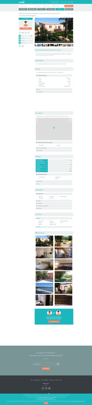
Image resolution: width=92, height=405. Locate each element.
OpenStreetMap (67, 139)
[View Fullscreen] (37, 122)
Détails (60, 9)
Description (23, 9)
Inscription (64, 1)
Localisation (51, 9)
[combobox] (59, 6)
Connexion (71, 1)
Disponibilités (32, 9)
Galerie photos (69, 9)
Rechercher (69, 5)
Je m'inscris (46, 368)
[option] (56, 45)
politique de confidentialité (43, 396)
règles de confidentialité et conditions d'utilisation (77, 401)
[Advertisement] (86, 28)
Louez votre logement (54, 1)
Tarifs (42, 9)
